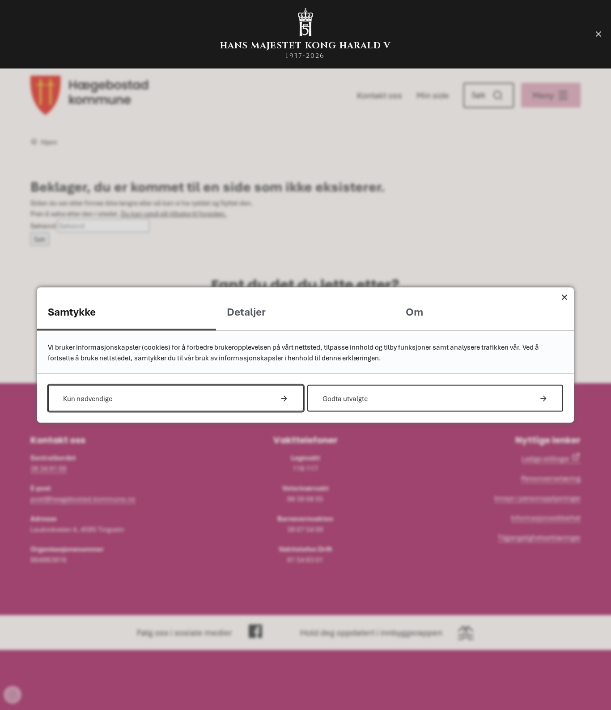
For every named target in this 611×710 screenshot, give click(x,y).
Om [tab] (414, 312)
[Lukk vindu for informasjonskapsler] (564, 297)
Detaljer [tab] (246, 312)
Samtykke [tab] (72, 312)
